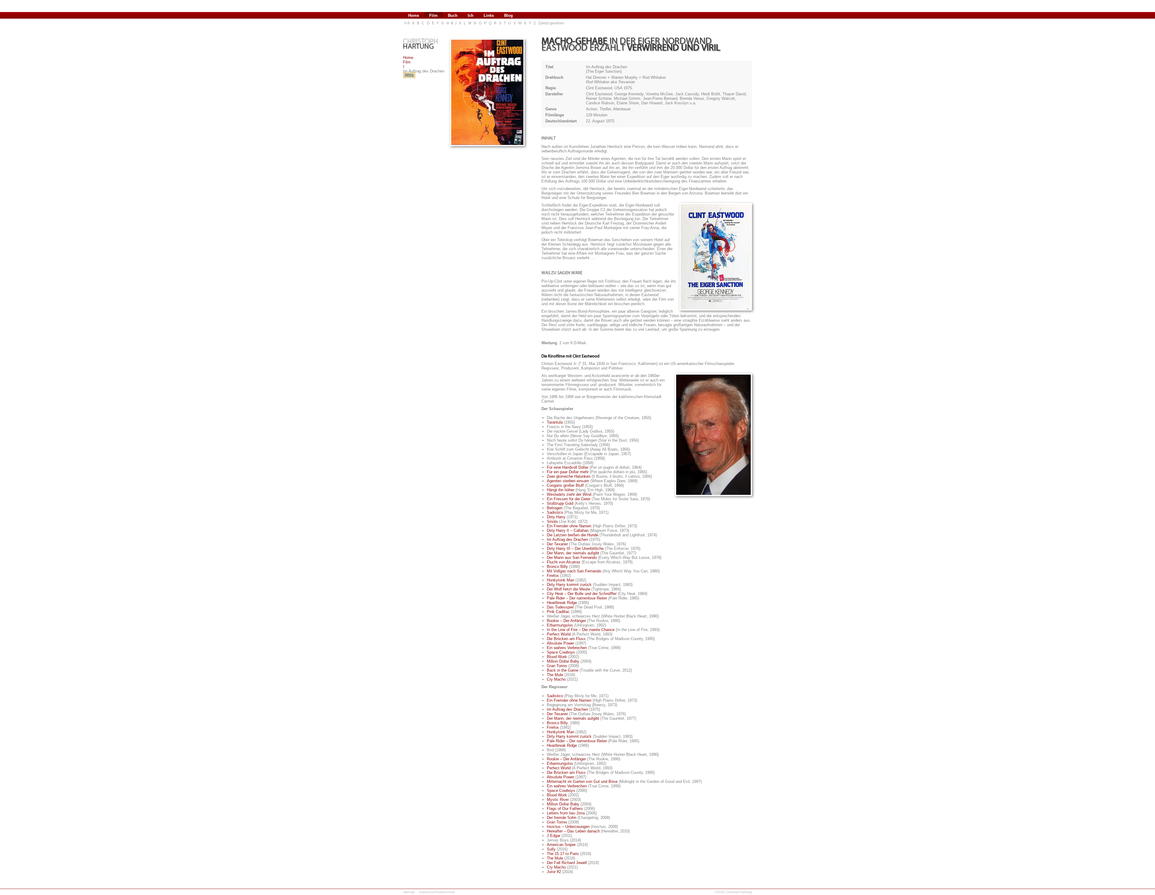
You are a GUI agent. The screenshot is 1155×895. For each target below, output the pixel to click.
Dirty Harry (556, 517)
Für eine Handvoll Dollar (567, 467)
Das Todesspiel (560, 607)
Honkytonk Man (560, 580)
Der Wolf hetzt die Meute (568, 589)
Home (408, 57)
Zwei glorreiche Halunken (568, 476)
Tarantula (555, 422)
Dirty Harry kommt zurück (569, 584)
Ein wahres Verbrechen (567, 647)
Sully (551, 849)
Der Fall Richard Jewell (567, 862)
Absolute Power (560, 643)
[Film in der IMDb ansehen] (409, 78)
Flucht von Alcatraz (564, 562)
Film (407, 62)
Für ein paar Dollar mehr (568, 472)
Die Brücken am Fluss (566, 638)
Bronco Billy (557, 566)
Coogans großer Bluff (565, 485)
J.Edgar (553, 835)
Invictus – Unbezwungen (568, 826)
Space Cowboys (561, 652)
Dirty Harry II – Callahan (568, 530)
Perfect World (559, 634)
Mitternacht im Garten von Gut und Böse (582, 781)
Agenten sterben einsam (568, 481)
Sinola (552, 521)
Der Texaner (557, 544)
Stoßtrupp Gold (560, 503)
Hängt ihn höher (560, 490)
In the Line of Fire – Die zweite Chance (580, 629)
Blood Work (557, 656)
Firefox (553, 575)
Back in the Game (562, 670)
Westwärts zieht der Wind (569, 494)
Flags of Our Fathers (565, 808)
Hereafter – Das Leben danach (573, 831)
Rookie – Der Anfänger (566, 620)
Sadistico (555, 512)
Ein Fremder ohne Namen (569, 526)
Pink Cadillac (558, 611)
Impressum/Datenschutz (437, 892)
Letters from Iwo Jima (566, 813)
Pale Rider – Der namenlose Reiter (577, 598)
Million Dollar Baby (563, 661)
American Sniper (561, 844)
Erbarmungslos (560, 625)
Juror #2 (554, 871)
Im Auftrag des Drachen (567, 539)
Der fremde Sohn (561, 817)
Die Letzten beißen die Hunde (572, 535)
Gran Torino (557, 666)
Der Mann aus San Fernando (572, 557)
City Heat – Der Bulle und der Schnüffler (582, 593)
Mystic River (558, 799)
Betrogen (554, 508)
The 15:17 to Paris (563, 853)
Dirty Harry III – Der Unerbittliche (575, 548)
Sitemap (409, 892)
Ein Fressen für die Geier (568, 499)
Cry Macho (556, 679)
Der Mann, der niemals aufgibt (573, 553)
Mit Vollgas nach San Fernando (574, 571)
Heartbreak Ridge (562, 602)
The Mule (555, 675)
